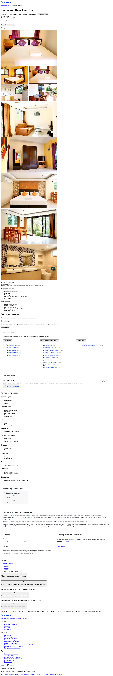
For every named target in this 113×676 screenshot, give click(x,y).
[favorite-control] (2, 24)
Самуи (6, 569)
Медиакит (4, 563)
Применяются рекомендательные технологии (48, 674)
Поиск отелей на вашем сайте (13, 658)
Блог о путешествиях (10, 638)
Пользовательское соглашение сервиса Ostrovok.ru (19, 645)
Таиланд (6, 568)
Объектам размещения (11, 654)
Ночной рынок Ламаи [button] (51, 360)
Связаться (10, 563)
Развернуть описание (12, 386)
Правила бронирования (11, 643)
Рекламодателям (9, 660)
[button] (56, 48)
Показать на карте (43, 14)
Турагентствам (8, 655)
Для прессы (7, 629)
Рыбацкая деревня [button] (13, 345)
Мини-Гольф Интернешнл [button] (52, 350)
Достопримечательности (49, 340)
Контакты (7, 626)
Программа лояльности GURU (13, 646)
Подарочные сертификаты (12, 648)
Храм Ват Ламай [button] (49, 357)
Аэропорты (81, 340)
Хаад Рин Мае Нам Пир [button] (51, 352)
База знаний (7, 635)
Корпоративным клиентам (12, 657)
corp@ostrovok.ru (69, 541)
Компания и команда (10, 624)
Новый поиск (18, 5)
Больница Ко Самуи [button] (50, 367)
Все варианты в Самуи (7, 5)
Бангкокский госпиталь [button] (51, 355)
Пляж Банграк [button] (12, 355)
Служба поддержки (10, 637)
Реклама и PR (8, 662)
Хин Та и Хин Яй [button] (50, 365)
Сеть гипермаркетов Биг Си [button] (15, 352)
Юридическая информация (12, 641)
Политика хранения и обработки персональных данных (17, 674)
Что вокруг (7, 340)
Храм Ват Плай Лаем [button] (50, 347)
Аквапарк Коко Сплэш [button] (51, 362)
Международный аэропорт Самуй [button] (91, 345)
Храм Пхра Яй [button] (49, 345)
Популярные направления (12, 640)
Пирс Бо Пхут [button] (12, 350)
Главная (6, 566)
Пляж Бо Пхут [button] (12, 347)
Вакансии (7, 627)
